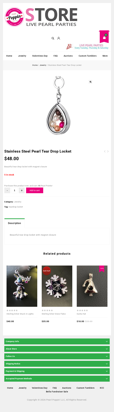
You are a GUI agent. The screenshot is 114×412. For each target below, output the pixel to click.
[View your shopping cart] (87, 40)
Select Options (63, 279)
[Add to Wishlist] (22, 279)
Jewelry (22, 56)
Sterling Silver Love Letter (108, 153)
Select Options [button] (28, 279)
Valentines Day (40, 56)
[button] (90, 82)
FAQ (56, 56)
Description (14, 223)
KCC (102, 388)
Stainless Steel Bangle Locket (104, 153)
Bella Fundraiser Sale (57, 391)
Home (9, 56)
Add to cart (35, 190)
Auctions (68, 56)
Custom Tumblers (88, 56)
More (105, 56)
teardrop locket (16, 207)
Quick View (15, 279)
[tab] (14, 223)
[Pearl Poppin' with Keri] (41, 17)
